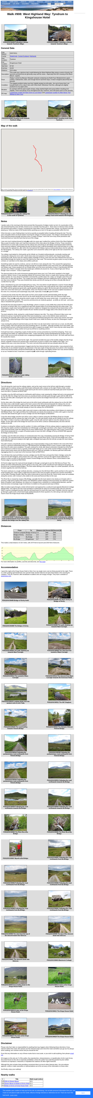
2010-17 (48, 2)
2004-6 (31, 2)
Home (4, 2)
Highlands (33, 56)
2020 (69, 2)
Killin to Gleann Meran (11, 1081)
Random (34, 4)
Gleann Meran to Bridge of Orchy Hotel (16, 1083)
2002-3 (23, 2)
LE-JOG (15, 4)
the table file (30, 190)
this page (43, 562)
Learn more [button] (13, 1095)
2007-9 (40, 2)
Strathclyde (13, 56)
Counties (25, 4)
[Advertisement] (79, 41)
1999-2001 (13, 2)
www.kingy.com (6, 576)
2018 (56, 2)
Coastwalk (6, 4)
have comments (57, 189)
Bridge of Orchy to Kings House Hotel (16, 1085)
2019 (62, 2)
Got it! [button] (83, 1093)
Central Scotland (23, 56)
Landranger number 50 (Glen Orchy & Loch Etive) (26, 92)
